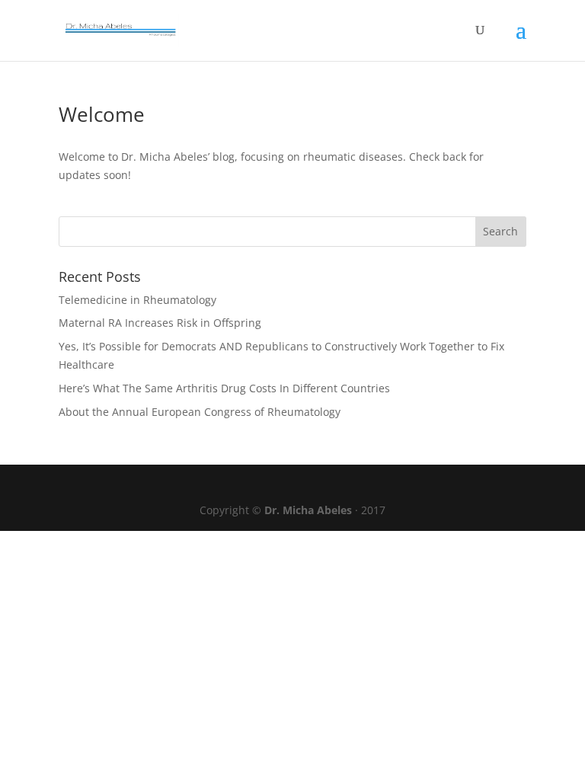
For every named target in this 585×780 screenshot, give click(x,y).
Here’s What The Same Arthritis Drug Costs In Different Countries (224, 388)
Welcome (102, 114)
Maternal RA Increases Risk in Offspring (160, 322)
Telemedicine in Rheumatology (137, 299)
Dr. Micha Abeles (308, 510)
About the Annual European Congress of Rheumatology (199, 411)
